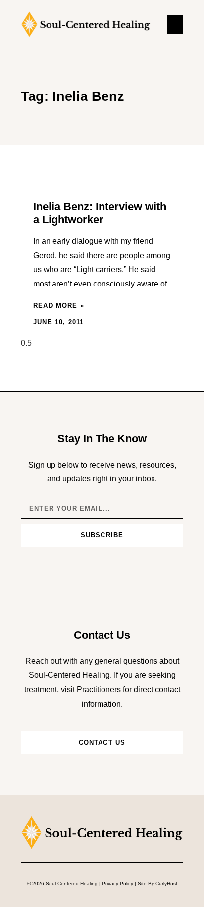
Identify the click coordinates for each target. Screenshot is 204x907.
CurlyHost (166, 883)
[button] (175, 24)
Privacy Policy (117, 883)
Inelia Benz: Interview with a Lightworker (99, 213)
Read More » (58, 305)
